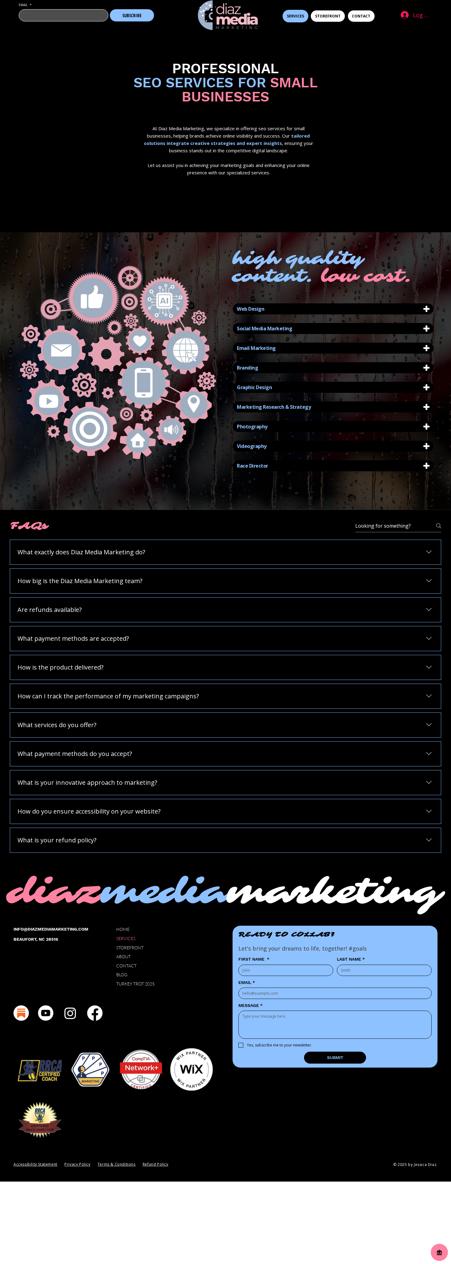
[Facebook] (94, 1013)
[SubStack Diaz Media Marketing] (21, 1013)
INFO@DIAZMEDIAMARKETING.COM (50, 929)
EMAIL (25, 5)
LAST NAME (351, 959)
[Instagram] (70, 1013)
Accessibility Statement (35, 1164)
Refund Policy (155, 1164)
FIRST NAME (253, 959)
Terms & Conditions (117, 1164)
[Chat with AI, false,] (439, 1252)
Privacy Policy (77, 1164)
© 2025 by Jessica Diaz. (415, 1164)
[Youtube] (45, 1013)
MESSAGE (250, 1005)
